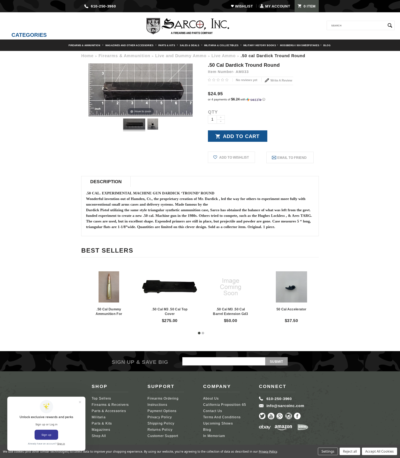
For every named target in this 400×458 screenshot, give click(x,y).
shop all (99, 436)
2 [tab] (203, 333)
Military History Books (259, 45)
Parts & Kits (167, 45)
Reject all (350, 451)
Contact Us (212, 411)
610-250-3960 (103, 6)
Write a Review (281, 80)
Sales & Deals (190, 45)
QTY (213, 112)
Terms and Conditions (222, 417)
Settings (327, 451)
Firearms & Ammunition (85, 45)
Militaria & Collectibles (221, 45)
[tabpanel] (109, 291)
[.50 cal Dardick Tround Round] (134, 125)
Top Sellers (101, 398)
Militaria (99, 417)
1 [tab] (199, 333)
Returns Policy (160, 429)
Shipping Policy (161, 423)
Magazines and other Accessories (129, 45)
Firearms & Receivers (110, 404)
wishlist (244, 6)
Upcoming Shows (218, 423)
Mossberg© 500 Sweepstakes (299, 45)
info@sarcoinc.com (285, 406)
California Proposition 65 (224, 404)
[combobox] (361, 25)
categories (29, 35)
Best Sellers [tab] (107, 250)
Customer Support (163, 436)
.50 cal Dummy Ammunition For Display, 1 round (109, 313)
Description (106, 181)
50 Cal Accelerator (291, 309)
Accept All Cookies (379, 451)
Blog (327, 45)
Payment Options (162, 411)
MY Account (277, 6)
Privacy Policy (160, 417)
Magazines (101, 429)
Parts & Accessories (109, 411)
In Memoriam (214, 436)
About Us (211, 398)
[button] (263, 99)
